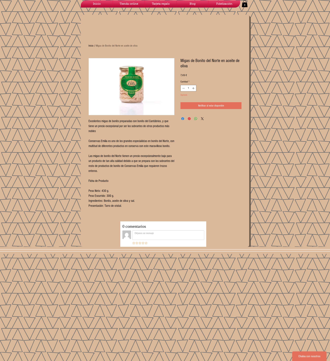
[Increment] (193, 88)
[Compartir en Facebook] (183, 119)
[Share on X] (202, 119)
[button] (245, 3)
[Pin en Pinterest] (189, 119)
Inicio (91, 45)
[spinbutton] (188, 88)
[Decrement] (183, 88)
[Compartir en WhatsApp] (196, 119)
